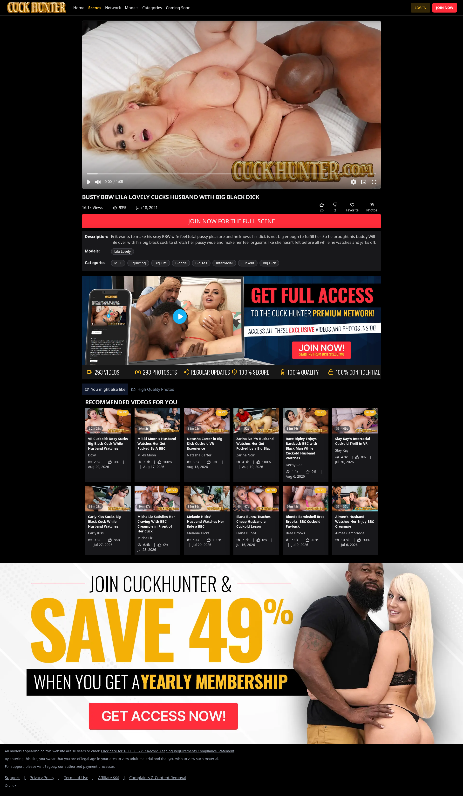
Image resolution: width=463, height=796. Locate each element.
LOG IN (420, 7)
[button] (88, 182)
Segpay (50, 766)
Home (78, 7)
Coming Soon (178, 7)
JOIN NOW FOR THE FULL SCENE (231, 221)
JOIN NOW (444, 7)
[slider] (231, 173)
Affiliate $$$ (111, 777)
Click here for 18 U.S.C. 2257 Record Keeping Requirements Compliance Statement (167, 751)
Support (15, 777)
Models (131, 7)
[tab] (105, 389)
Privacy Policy (45, 777)
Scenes (94, 7)
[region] (231, 105)
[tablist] (231, 389)
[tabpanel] (231, 476)
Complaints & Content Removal (157, 777)
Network (113, 7)
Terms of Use (79, 777)
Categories (152, 7)
